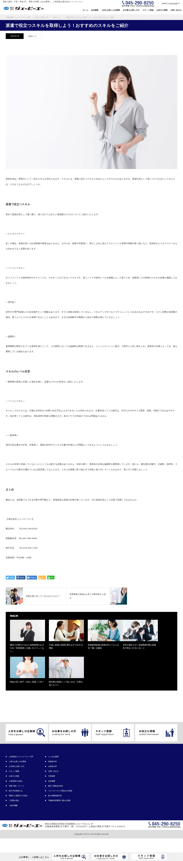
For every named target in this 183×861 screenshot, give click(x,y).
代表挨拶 (51, 776)
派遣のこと (32, 36)
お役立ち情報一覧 (41, 17)
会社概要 (95, 10)
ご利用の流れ (14, 800)
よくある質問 (53, 756)
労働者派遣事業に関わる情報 (59, 800)
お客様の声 (52, 766)
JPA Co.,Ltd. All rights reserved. (97, 834)
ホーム (85, 10)
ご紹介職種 (13, 805)
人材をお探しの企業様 (110, 10)
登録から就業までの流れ (18, 795)
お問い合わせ (176, 10)
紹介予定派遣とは (16, 790)
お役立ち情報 (162, 10)
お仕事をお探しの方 (16, 766)
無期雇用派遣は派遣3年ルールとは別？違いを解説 (103, 646)
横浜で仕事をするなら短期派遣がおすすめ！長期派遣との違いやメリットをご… (27, 648)
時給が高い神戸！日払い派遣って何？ (27, 681)
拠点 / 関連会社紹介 (55, 786)
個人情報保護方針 (55, 795)
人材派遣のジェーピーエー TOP (21, 756)
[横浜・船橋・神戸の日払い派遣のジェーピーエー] (24, 8)
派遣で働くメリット (16, 786)
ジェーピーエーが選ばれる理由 (60, 790)
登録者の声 (52, 761)
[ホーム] (18, 15)
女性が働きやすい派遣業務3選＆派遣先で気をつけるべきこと (139, 646)
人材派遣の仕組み (16, 781)
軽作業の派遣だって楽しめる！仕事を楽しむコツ (66, 683)
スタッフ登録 (14, 771)
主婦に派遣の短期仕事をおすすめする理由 (66, 646)
